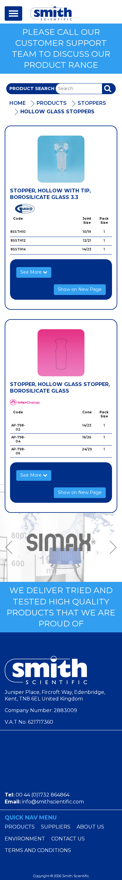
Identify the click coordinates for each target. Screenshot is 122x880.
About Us (90, 827)
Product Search (31, 88)
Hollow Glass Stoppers (57, 112)
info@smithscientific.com (53, 802)
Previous (11, 547)
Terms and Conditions (38, 850)
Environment (25, 839)
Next (111, 547)
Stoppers (92, 103)
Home (17, 103)
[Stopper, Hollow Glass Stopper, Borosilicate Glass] (61, 352)
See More (31, 272)
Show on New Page (80, 289)
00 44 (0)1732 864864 (42, 795)
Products (52, 103)
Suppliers (55, 827)
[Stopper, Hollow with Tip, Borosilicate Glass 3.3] (61, 159)
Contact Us (68, 839)
